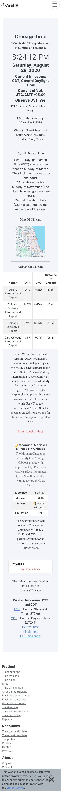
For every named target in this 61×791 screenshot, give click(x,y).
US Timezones (30, 636)
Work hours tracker (14, 703)
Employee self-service (16, 695)
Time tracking (10, 675)
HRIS (5, 683)
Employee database (14, 699)
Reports (7, 719)
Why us (6, 763)
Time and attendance (15, 711)
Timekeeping (10, 707)
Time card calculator (15, 731)
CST (17, 609)
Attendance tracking (14, 691)
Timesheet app (11, 672)
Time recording (11, 715)
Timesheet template (14, 735)
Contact (7, 767)
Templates (8, 739)
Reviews (7, 751)
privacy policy (15, 787)
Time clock (8, 679)
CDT (14, 618)
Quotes (6, 747)
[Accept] (51, 780)
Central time (30, 627)
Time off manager (13, 687)
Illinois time (30, 631)
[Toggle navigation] (55, 5)
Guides (6, 743)
